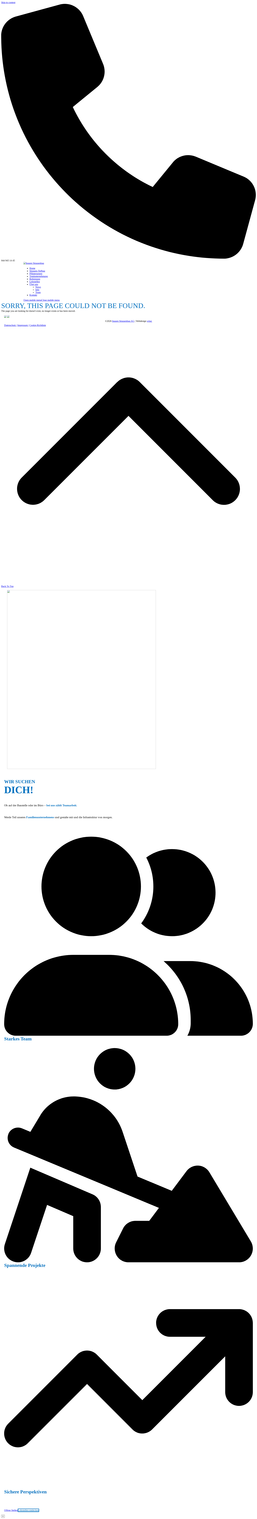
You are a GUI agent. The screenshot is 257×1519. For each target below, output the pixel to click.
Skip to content (8, 2)
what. (149, 321)
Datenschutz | (10, 325)
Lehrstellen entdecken (28, 1510)
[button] (41, 300)
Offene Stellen (11, 1510)
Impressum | (23, 325)
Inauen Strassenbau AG (123, 321)
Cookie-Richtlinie (37, 325)
